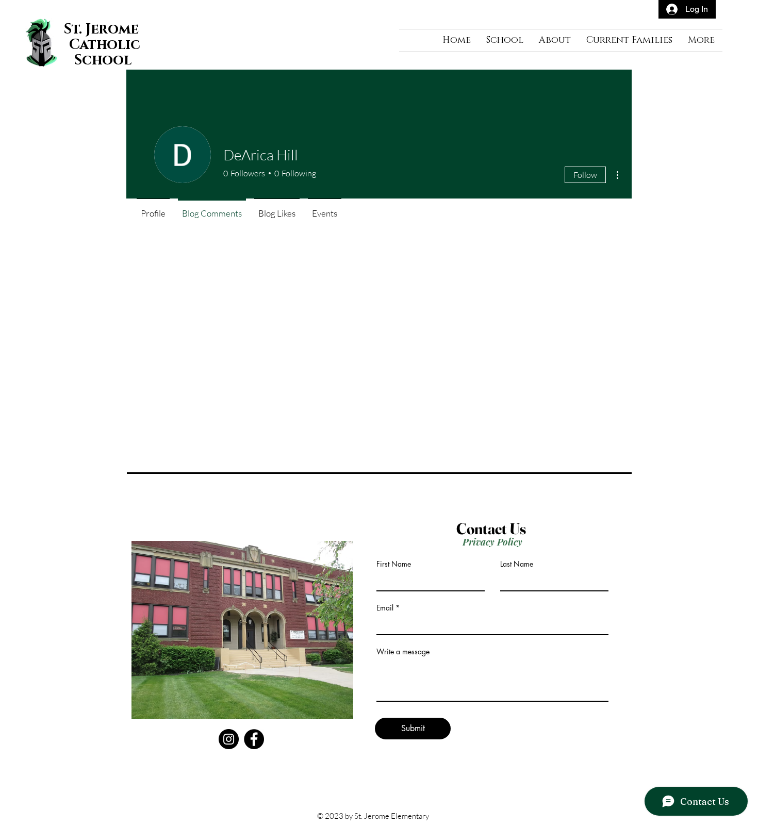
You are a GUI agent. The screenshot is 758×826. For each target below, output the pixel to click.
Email (384, 608)
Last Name (516, 564)
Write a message (403, 651)
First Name (393, 564)
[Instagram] (229, 739)
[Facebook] (254, 739)
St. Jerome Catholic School (103, 45)
